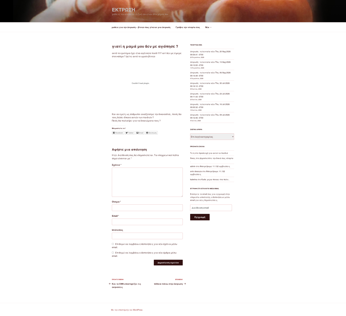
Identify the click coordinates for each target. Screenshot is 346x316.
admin (192, 166)
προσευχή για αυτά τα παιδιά (213, 153)
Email (115, 215)
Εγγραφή (199, 217)
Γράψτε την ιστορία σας (188, 27)
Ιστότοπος (117, 229)
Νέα (207, 27)
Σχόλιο (116, 164)
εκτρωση (123, 9)
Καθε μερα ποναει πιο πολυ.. (215, 179)
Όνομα (116, 201)
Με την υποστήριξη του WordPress (126, 309)
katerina (193, 179)
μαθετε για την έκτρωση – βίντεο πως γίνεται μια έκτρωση (141, 27)
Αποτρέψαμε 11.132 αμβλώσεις (215, 166)
